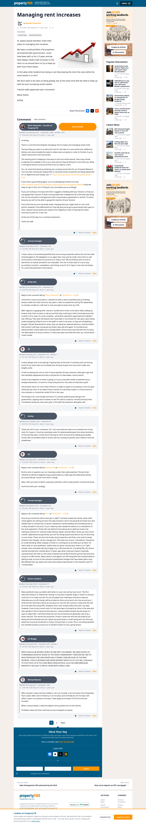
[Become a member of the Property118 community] (118, 26)
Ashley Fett (50, 467)
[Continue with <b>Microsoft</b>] (66, 754)
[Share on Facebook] (87, 111)
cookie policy (35, 821)
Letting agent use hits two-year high (121, 143)
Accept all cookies (123, 817)
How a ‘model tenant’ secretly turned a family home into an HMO (122, 111)
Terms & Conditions (121, 801)
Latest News (103, 801)
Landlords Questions (35, 35)
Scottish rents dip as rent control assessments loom (122, 155)
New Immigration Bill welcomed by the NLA (38, 785)
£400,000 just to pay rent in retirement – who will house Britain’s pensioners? (122, 83)
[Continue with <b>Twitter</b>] (60, 754)
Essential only (105, 817)
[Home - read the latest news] (64, 3)
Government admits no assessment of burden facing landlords (121, 98)
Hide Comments (40, 119)
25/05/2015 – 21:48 (65, 467)
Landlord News (22, 35)
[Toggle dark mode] (117, 3)
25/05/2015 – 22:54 (59, 513)
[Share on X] (92, 111)
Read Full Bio (77, 127)
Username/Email (22, 765)
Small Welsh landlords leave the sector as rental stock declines (122, 168)
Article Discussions (105, 806)
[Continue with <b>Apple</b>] (55, 754)
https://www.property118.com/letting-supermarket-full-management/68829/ (52, 184)
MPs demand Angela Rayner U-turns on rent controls (122, 131)
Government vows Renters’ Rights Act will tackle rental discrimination (121, 69)
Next (63, 723)
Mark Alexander (52, 295)
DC (47, 513)
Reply (94, 233)
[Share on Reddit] (97, 111)
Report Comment (85, 233)
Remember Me (23, 773)
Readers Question (33, 23)
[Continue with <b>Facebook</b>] (50, 754)
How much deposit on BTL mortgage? (110, 785)
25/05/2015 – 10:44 (69, 295)
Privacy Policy (120, 806)
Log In (86, 768)
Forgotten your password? (40, 773)
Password (48, 765)
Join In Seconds (67, 742)
